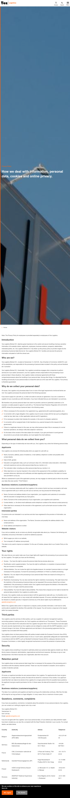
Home (5, 327)
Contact (56, 5)
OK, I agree (7, 793)
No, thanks (21, 792)
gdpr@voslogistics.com (9, 602)
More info (4, 788)
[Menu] (68, 2)
